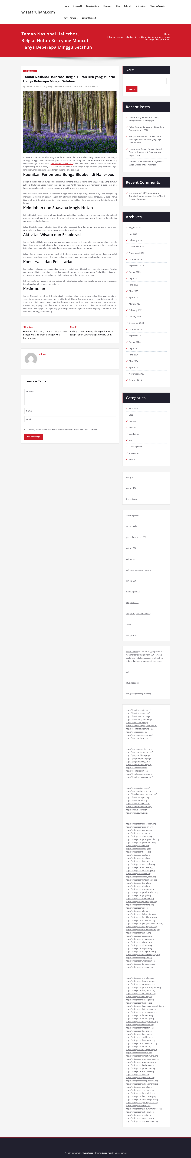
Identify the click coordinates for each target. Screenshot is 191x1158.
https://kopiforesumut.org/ (138, 716)
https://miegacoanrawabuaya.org (141, 889)
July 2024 (133, 348)
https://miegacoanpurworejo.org (140, 1068)
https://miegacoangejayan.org (139, 827)
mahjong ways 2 (133, 515)
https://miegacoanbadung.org (139, 1031)
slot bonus (130, 559)
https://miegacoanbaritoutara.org (141, 1065)
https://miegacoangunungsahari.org (142, 1102)
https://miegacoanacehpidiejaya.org (142, 1080)
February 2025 (136, 310)
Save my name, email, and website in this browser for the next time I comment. (63, 429)
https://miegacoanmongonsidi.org (141, 951)
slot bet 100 (131, 488)
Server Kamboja (71, 18)
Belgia (50, 86)
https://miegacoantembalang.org (140, 964)
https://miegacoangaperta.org (139, 957)
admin (29, 86)
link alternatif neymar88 (62, 163)
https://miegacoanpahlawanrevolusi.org (144, 1108)
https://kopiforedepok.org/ (138, 797)
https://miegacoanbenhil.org (138, 883)
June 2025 (133, 284)
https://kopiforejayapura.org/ (139, 719)
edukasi (132, 427)
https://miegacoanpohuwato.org (140, 984)
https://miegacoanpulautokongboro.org (143, 987)
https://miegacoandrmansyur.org (141, 1118)
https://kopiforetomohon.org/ (139, 774)
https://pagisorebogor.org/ (138, 788)
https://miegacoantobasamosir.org (141, 1043)
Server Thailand (89, 18)
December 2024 (136, 323)
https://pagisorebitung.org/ (138, 755)
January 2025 (135, 316)
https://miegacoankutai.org (138, 1074)
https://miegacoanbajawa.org (139, 1002)
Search (130, 70)
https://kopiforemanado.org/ (139, 806)
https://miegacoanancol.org (138, 1105)
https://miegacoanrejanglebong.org (141, 1049)
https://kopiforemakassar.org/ (139, 777)
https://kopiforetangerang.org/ (139, 728)
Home (66, 6)
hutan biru (77, 86)
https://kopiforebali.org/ (136, 800)
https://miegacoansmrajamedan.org (142, 1121)
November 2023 (136, 373)
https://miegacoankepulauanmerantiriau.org (146, 1006)
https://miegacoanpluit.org (138, 911)
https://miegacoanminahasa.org (140, 939)
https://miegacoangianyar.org (139, 942)
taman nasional (91, 86)
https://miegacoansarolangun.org (141, 1090)
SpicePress (107, 1153)
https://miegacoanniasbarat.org (140, 1024)
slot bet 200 (131, 548)
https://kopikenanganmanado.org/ (141, 794)
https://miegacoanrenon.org (138, 833)
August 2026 (135, 227)
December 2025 (136, 246)
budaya (132, 421)
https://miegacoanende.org (138, 845)
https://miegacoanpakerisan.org (140, 1112)
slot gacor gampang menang (138, 570)
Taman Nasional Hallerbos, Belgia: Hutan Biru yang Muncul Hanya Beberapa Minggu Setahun (139, 38)
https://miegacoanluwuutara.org (140, 1040)
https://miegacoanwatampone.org (141, 1062)
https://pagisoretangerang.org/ (139, 791)
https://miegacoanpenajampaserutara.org (144, 923)
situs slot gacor (132, 682)
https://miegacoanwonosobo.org (140, 864)
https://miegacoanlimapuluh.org (140, 1093)
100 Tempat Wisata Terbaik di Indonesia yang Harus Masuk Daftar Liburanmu (147, 196)
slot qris (129, 477)
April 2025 (134, 297)
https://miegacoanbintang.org (139, 996)
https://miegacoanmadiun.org (139, 1115)
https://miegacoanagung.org (138, 848)
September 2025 (136, 265)
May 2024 (133, 361)
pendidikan (134, 434)
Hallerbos (67, 86)
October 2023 (135, 380)
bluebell (58, 86)
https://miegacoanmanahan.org (140, 978)
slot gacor (133, 193)
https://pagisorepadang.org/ (138, 758)
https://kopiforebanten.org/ (138, 710)
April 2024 (134, 367)
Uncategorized (135, 446)
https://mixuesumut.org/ (137, 812)
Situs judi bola (92, 6)
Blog (118, 6)
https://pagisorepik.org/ (136, 732)
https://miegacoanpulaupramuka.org (142, 839)
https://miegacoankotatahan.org (140, 861)
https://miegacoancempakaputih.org (142, 1099)
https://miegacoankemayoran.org (141, 876)
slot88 (128, 624)
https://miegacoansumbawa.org (140, 1071)
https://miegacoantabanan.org (139, 1034)
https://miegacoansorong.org (139, 936)
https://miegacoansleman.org (139, 945)
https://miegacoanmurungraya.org (141, 1012)
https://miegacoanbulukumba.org (141, 993)
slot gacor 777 (132, 602)
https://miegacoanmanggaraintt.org (142, 1021)
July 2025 (133, 278)
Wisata (39, 86)
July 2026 (133, 234)
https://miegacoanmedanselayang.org (143, 954)
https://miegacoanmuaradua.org (140, 920)
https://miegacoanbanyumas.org (140, 990)
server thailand (132, 526)
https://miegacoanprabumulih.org (141, 842)
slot (130, 440)
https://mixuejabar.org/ (136, 809)
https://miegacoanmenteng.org (140, 904)
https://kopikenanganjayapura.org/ (141, 725)
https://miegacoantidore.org (138, 851)
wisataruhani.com (38, 12)
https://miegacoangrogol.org (138, 895)
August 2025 (135, 272)
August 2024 (135, 342)
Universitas (141, 6)
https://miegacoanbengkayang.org (141, 1096)
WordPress (88, 1153)
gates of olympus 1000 (136, 537)
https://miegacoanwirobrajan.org (140, 960)
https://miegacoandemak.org (139, 1087)
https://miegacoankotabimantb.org (141, 879)
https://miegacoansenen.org (138, 873)
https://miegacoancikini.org (138, 886)
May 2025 (133, 291)
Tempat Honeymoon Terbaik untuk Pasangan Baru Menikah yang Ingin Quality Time (145, 139)
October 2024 (135, 329)
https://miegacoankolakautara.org (141, 914)
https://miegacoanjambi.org (138, 932)
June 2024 (133, 354)
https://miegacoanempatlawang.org (142, 1055)
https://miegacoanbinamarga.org (140, 870)
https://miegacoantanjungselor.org (141, 926)
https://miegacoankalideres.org (140, 898)
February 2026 (136, 240)
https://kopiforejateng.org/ (138, 713)
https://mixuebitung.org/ (137, 722)
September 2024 (136, 335)
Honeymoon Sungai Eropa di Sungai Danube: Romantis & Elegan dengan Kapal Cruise (145, 152)
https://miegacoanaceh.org (138, 855)
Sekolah (127, 6)
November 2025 (136, 253)
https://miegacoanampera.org (139, 867)
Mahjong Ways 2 (157, 6)
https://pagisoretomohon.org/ (139, 752)
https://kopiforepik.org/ (136, 767)
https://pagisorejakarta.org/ (138, 738)
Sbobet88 (77, 6)
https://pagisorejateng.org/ (138, 761)
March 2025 (134, 304)
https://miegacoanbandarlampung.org (143, 929)
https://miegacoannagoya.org (139, 948)
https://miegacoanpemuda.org (139, 830)
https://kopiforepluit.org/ (137, 770)
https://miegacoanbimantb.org (139, 1015)
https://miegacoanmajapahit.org (140, 967)
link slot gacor (132, 499)
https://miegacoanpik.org (137, 907)
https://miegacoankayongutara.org (141, 981)
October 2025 (135, 259)
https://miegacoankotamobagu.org (141, 1009)
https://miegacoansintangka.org (140, 999)
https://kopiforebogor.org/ (138, 803)
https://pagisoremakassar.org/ (139, 735)
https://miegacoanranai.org (138, 858)
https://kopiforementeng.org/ (139, 764)
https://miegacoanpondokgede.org (141, 901)
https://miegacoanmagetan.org (139, 1027)
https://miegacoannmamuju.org (140, 1018)
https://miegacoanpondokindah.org (142, 892)
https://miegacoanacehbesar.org (140, 1037)
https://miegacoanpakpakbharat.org (142, 1083)
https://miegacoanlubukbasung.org (141, 917)
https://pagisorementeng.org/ (139, 749)
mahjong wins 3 (133, 591)
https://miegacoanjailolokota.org (140, 1077)
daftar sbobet (132, 651)
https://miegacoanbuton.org (138, 1046)
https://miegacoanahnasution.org (141, 823)
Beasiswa (107, 6)
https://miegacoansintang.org (139, 836)
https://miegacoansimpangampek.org (142, 1059)
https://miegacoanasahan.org (139, 1052)
